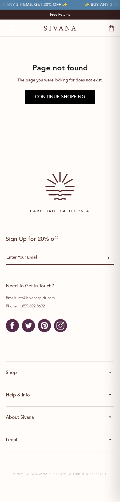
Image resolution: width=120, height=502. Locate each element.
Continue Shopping (60, 97)
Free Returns (60, 15)
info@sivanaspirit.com (36, 298)
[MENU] (9, 28)
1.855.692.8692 (32, 306)
